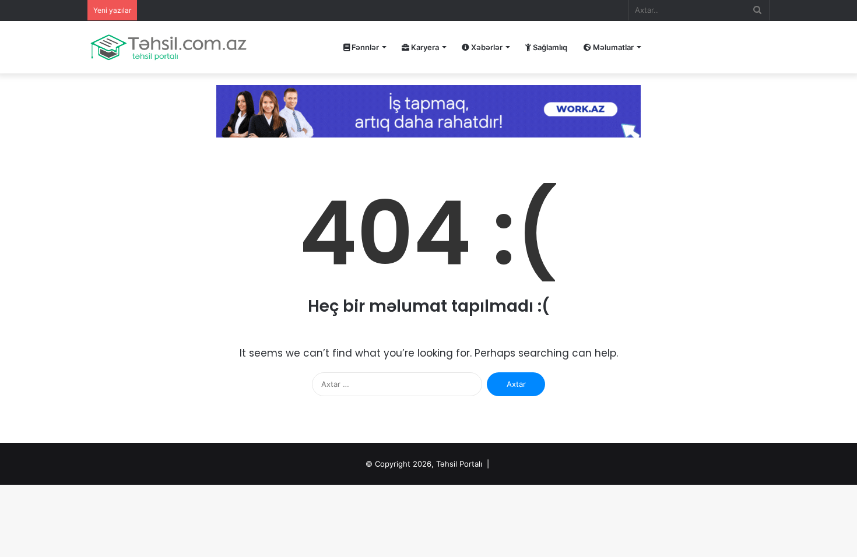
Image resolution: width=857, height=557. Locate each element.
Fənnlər (364, 47)
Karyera (424, 47)
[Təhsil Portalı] (168, 47)
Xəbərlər (486, 47)
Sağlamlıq (549, 47)
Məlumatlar (612, 47)
